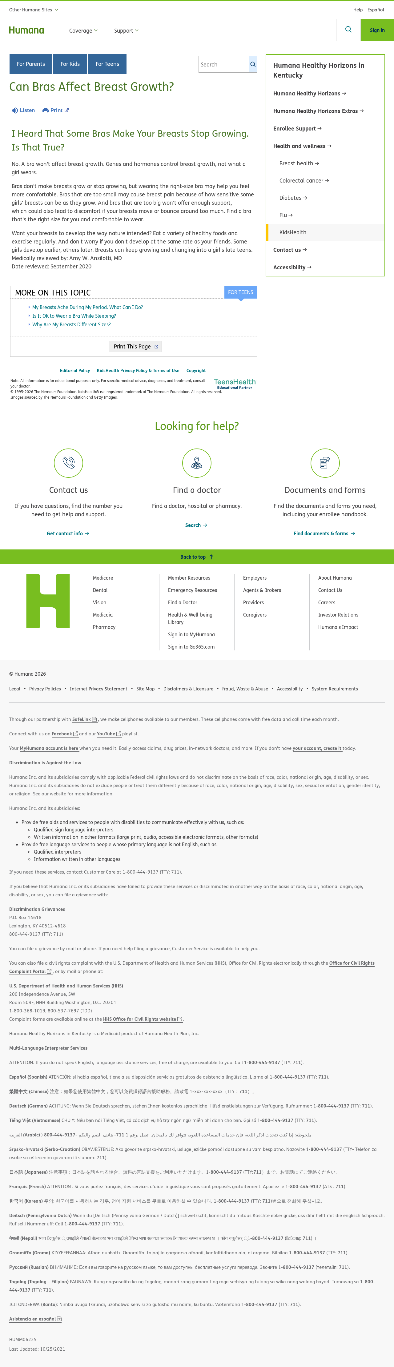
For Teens (107, 64)
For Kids (70, 64)
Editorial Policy (75, 370)
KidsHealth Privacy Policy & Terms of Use (138, 370)
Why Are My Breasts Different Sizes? (71, 324)
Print (56, 110)
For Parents (31, 64)
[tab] (240, 292)
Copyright (196, 370)
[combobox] (228, 64)
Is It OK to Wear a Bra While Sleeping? (74, 315)
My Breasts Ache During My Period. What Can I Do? (87, 307)
